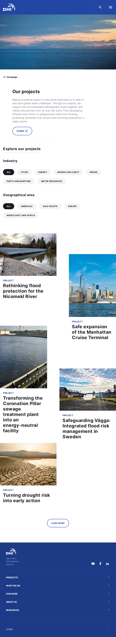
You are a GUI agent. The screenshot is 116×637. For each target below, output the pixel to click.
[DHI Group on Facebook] (100, 563)
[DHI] (12, 552)
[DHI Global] (9, 7)
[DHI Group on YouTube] (93, 563)
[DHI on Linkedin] (107, 563)
